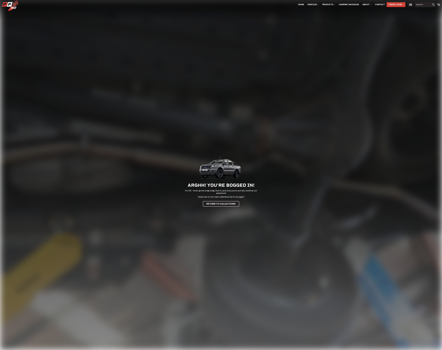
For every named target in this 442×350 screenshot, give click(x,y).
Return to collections (221, 204)
